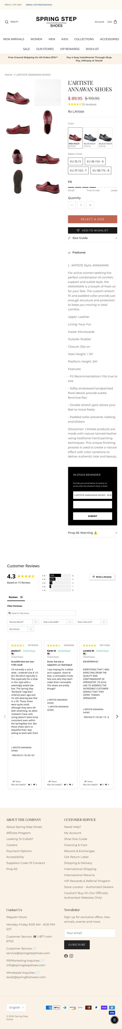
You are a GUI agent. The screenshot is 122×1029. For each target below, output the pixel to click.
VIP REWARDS (69, 49)
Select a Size (75, 153)
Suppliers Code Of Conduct (25, 863)
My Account (72, 833)
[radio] (75, 137)
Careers (11, 845)
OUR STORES (45, 49)
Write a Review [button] (104, 576)
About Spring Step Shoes (24, 827)
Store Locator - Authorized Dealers (88, 887)
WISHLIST (92, 49)
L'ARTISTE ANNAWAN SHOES (33, 74)
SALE (26, 49)
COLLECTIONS (84, 39)
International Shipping (80, 869)
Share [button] (18, 781)
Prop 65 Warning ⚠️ (82, 533)
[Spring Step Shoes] (56, 22)
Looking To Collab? (19, 839)
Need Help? (72, 827)
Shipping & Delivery (78, 863)
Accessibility (15, 857)
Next (117, 714)
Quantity (74, 198)
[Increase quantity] (90, 205)
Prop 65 (11, 869)
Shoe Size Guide (75, 839)
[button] (30, 784)
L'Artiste (78, 111)
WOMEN (36, 39)
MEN (52, 39)
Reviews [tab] (13, 597)
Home (8, 74)
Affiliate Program (18, 833)
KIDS (64, 39)
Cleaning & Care (75, 845)
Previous (4, 714)
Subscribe (77, 944)
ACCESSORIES (109, 39)
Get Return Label (76, 857)
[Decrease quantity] (72, 205)
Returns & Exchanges (79, 851)
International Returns (79, 875)
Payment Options (19, 851)
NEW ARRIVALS (13, 39)
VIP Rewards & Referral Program (87, 881)
